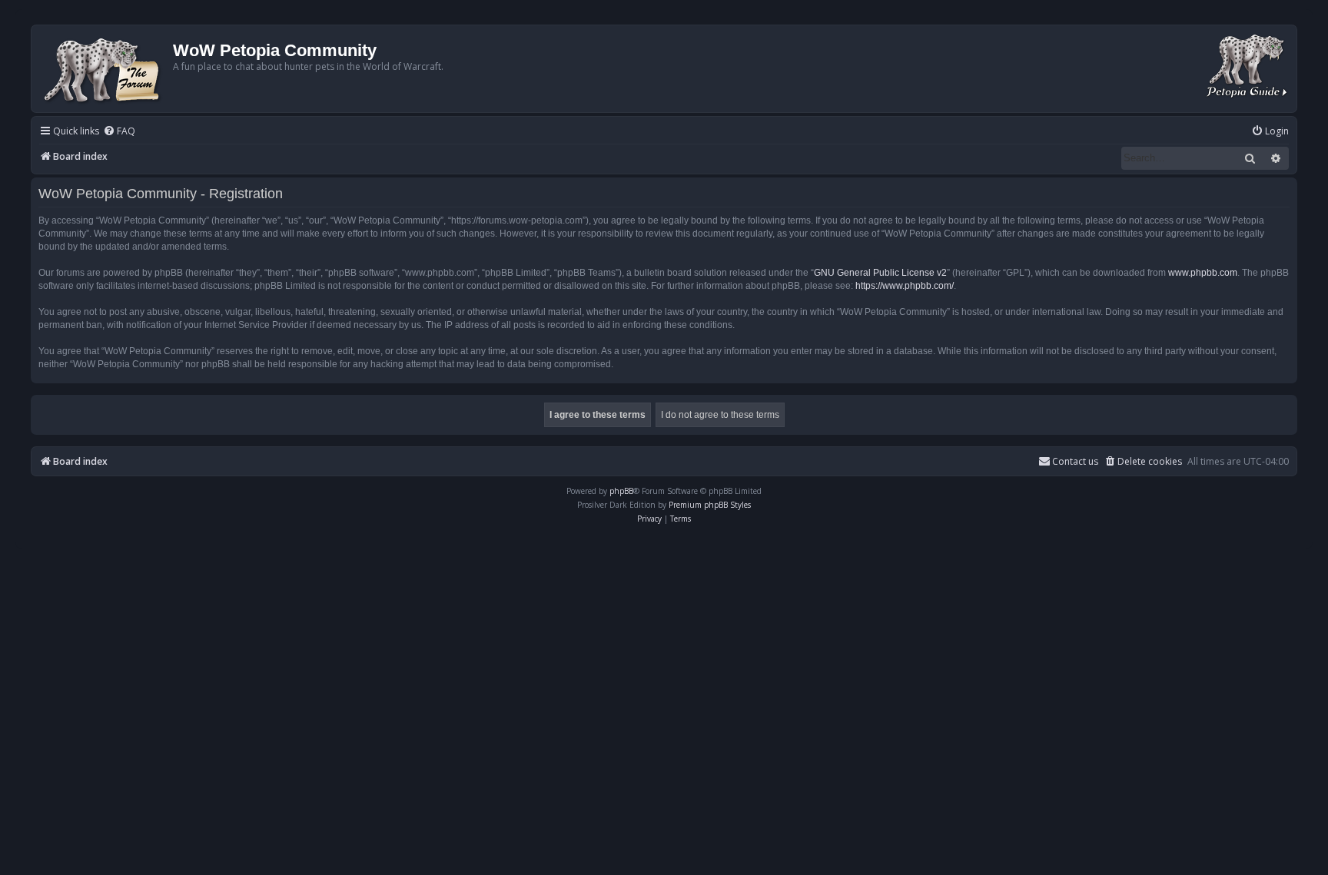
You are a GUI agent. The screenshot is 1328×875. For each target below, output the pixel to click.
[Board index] (104, 68)
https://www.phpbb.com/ (904, 285)
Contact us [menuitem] (1075, 461)
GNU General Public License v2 (880, 272)
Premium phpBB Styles (710, 504)
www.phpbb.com (1202, 272)
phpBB (621, 491)
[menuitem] (119, 131)
